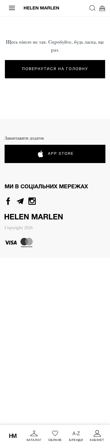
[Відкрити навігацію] (12, 8)
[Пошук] (92, 8)
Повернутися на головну (55, 69)
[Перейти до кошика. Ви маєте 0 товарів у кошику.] (102, 8)
